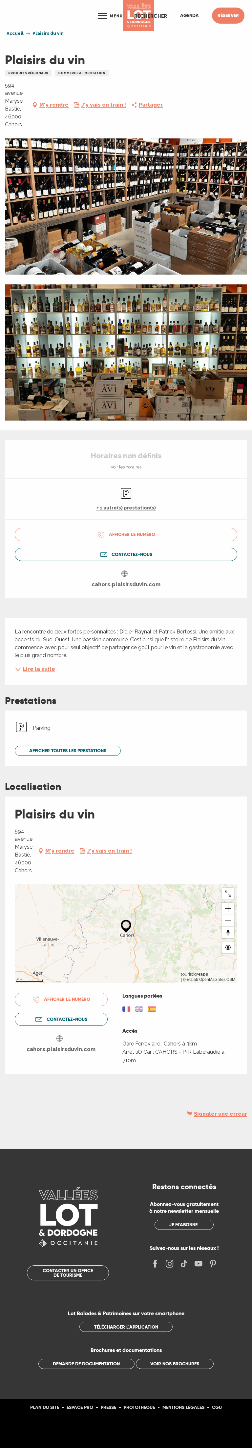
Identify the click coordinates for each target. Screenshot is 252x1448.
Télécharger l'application (126, 1327)
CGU (217, 1407)
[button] (150, 15)
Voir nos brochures (174, 1364)
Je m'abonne (183, 1225)
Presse (108, 1407)
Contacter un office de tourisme (68, 1273)
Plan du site (44, 1407)
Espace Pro (80, 1407)
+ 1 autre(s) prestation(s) (126, 507)
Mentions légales (183, 1407)
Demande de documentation (86, 1364)
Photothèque (139, 1407)
